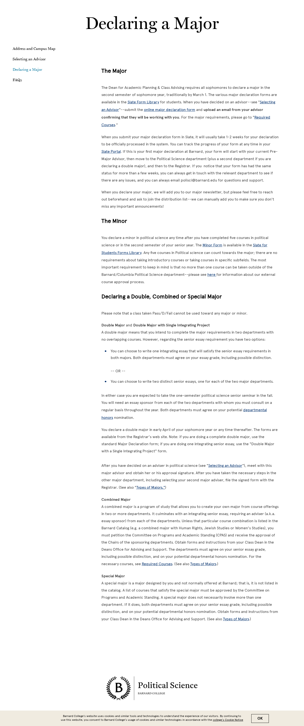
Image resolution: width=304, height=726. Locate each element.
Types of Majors (203, 564)
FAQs (17, 79)
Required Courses (157, 564)
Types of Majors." (150, 487)
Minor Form (212, 245)
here (211, 274)
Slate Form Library (143, 102)
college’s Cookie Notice (228, 719)
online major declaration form (169, 109)
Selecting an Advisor (29, 59)
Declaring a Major (27, 69)
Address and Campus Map (34, 48)
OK (260, 718)
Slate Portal (111, 151)
